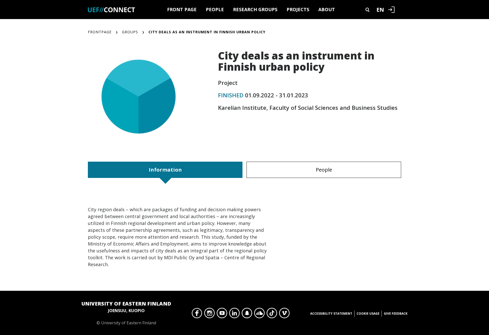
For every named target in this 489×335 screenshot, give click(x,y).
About (326, 9)
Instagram (209, 314)
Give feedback (396, 313)
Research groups (255, 9)
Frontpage (100, 31)
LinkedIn (234, 314)
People (215, 9)
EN (380, 9)
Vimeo (284, 314)
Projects (298, 9)
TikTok (272, 314)
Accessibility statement (331, 313)
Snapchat (247, 314)
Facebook (197, 314)
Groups (130, 31)
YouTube (222, 314)
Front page (182, 9)
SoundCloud (259, 314)
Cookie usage (368, 313)
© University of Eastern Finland (126, 313)
